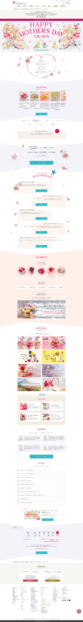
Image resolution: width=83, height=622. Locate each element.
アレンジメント (58, 120)
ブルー (22, 607)
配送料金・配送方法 (55, 595)
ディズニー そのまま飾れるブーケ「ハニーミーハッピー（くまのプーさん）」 (55, 105)
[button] (64, 96)
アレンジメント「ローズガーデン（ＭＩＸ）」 (34, 104)
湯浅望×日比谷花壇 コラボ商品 (35, 121)
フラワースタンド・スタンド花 (25, 599)
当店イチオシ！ (24, 120)
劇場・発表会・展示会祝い (16, 599)
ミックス (22, 610)
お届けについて (55, 593)
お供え (49, 6)
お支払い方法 (55, 596)
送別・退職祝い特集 (33, 599)
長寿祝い (14, 598)
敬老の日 (31, 6)
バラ (41, 588)
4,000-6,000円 (22, 287)
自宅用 (13, 603)
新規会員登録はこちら (30, 580)
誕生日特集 (32, 588)
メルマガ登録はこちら (52, 580)
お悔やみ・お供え (15, 589)
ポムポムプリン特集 (33, 603)
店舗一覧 (62, 6)
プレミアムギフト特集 (34, 600)
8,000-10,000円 (41, 287)
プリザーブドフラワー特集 (34, 601)
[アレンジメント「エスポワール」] (24, 96)
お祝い (13, 601)
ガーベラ (42, 592)
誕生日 (19, 6)
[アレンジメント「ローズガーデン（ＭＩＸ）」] (34, 96)
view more (41, 114)
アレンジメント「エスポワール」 (24, 104)
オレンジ (22, 605)
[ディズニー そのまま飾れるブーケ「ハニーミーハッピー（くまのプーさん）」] (55, 96)
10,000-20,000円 (51, 287)
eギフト (24, 6)
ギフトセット (41, 124)
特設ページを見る (41, 162)
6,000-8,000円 (32, 287)
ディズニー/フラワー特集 (34, 602)
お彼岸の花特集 (33, 590)
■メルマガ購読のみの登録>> (41, 17)
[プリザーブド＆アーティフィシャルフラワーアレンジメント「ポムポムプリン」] (45, 96)
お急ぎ (43, 6)
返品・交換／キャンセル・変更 (57, 597)
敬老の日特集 (32, 589)
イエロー (22, 604)
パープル (22, 606)
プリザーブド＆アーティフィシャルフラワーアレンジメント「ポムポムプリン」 (45, 105)
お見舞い (14, 602)
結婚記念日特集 (33, 597)
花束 (47, 120)
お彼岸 (13, 590)
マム (41, 591)
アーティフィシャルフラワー (24, 592)
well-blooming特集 (33, 596)
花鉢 (30, 124)
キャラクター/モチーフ (24, 590)
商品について (55, 592)
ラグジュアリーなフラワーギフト (35, 610)
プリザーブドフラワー (53, 125)
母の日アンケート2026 (41, 456)
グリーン (22, 608)
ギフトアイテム (23, 598)
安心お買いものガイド (56, 591)
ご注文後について (64, 589)
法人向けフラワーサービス (34, 611)
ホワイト (22, 609)
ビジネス (37, 6)
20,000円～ (61, 287)
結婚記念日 (56, 6)
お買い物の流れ (55, 594)
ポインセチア (42, 589)
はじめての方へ (55, 588)
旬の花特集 (32, 598)
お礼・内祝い (14, 600)
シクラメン (42, 590)
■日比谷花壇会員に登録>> (41, 16)
